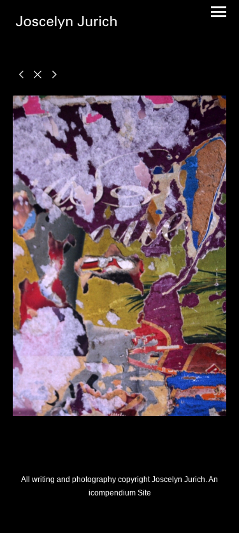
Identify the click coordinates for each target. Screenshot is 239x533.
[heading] (66, 24)
